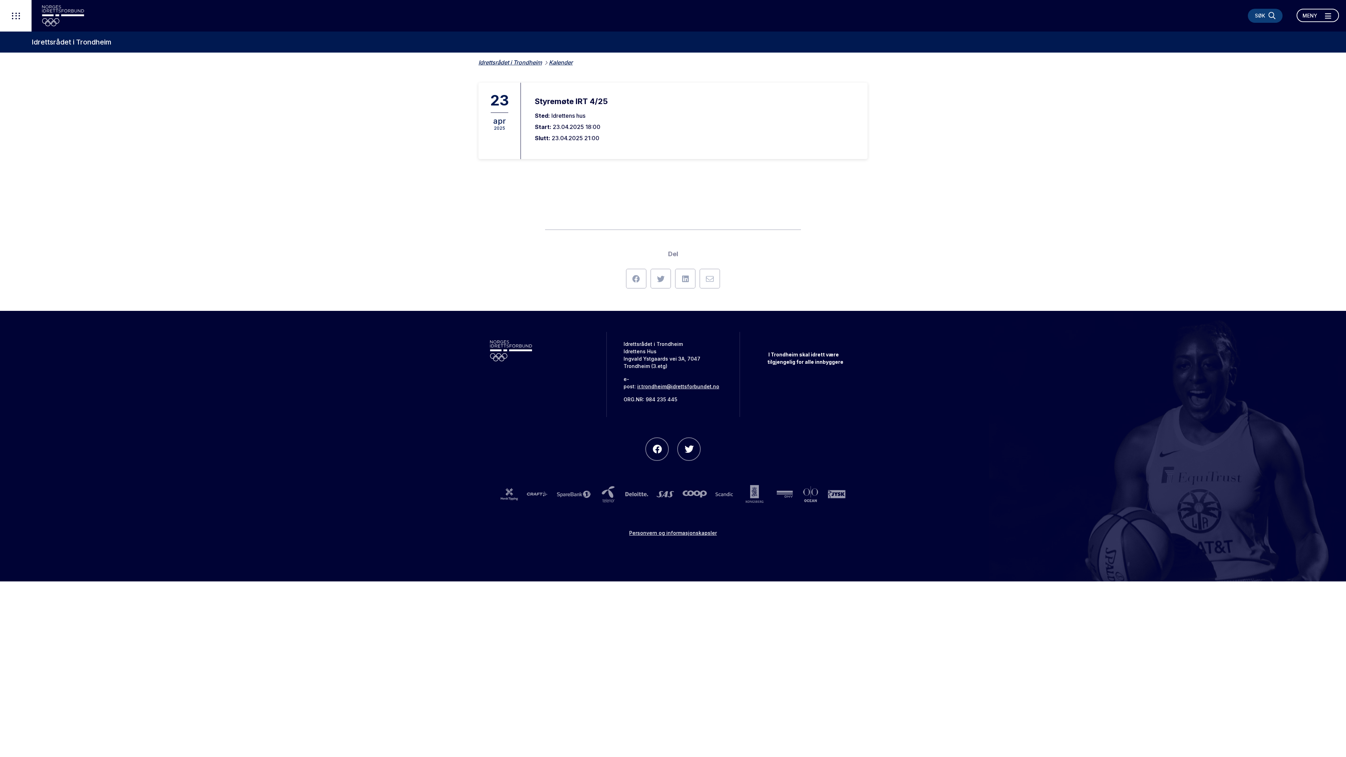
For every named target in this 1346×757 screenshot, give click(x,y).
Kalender (561, 62)
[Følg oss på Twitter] (689, 449)
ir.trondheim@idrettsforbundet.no (678, 386)
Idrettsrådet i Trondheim (71, 42)
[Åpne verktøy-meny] (16, 16)
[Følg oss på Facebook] (657, 449)
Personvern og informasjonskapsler (673, 533)
